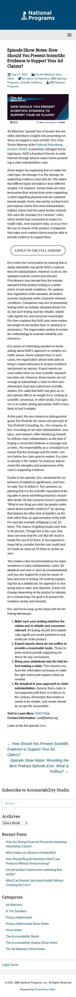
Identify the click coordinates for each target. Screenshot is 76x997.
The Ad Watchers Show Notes (25, 949)
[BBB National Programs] (38, 15)
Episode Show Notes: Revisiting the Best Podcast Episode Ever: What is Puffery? (39, 766)
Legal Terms (10, 964)
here (43, 725)
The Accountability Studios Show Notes (31, 942)
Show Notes (14, 930)
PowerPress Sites (45, 989)
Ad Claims (27, 78)
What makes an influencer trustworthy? (31, 852)
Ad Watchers (42, 78)
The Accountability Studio (22, 936)
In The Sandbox (16, 911)
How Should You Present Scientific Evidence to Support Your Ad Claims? (38, 749)
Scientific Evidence (31, 82)
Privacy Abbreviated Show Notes (27, 923)
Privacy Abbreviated (19, 917)
